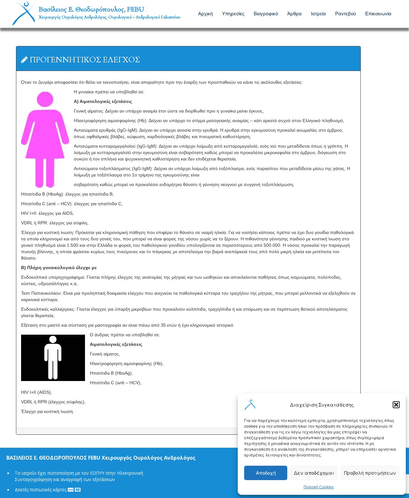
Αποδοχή (266, 472)
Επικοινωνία (378, 13)
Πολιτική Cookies (319, 487)
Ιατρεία (318, 13)
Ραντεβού (345, 13)
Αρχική (205, 13)
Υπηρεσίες (233, 13)
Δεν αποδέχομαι (314, 472)
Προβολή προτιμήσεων (370, 472)
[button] (396, 404)
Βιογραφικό (266, 13)
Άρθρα (294, 13)
